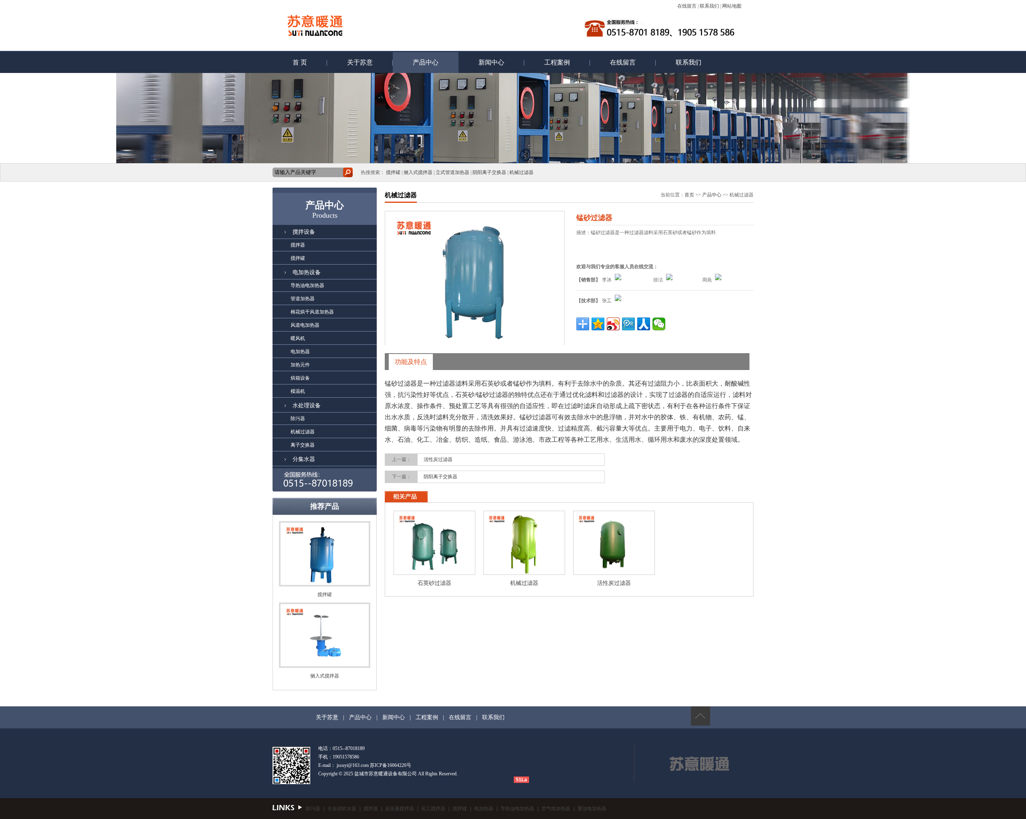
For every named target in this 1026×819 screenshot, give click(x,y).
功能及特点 (411, 361)
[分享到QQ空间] (598, 323)
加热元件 (291, 365)
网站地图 (731, 6)
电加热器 (291, 351)
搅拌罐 (393, 172)
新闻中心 (491, 62)
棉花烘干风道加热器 (303, 312)
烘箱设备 (291, 378)
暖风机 (289, 338)
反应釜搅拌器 (399, 808)
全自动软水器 (341, 808)
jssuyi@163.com (352, 765)
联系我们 (709, 6)
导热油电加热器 (298, 285)
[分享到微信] (658, 323)
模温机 (289, 391)
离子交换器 (294, 445)
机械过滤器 (521, 172)
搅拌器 (289, 245)
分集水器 (304, 459)
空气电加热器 (555, 808)
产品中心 (425, 62)
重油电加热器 (592, 808)
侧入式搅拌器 (418, 172)
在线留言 (687, 6)
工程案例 (557, 62)
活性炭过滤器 (438, 459)
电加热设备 (307, 272)
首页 (689, 195)
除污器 (289, 418)
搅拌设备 (304, 232)
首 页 (300, 62)
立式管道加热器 (452, 172)
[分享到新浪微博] (613, 323)
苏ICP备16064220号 (390, 765)
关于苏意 (360, 62)
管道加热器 (294, 298)
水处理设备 (307, 405)
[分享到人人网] (643, 323)
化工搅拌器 (433, 808)
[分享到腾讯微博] (628, 323)
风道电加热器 (296, 325)
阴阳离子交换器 (489, 172)
